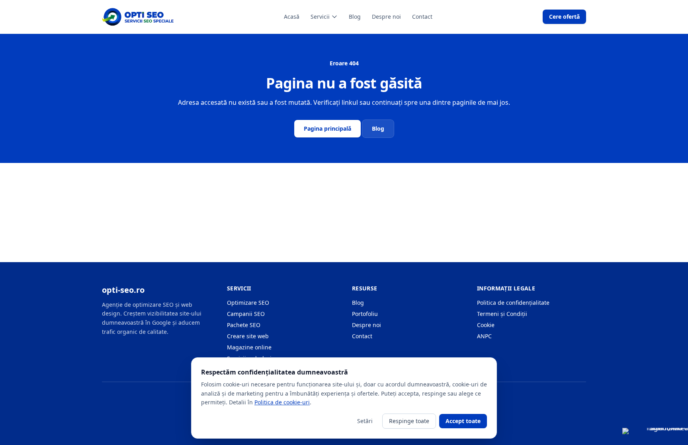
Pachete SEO (243, 325)
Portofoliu (365, 314)
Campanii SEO (246, 314)
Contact (422, 16)
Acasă (291, 16)
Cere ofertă (564, 16)
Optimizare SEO (248, 302)
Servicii (320, 16)
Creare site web (248, 336)
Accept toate (463, 421)
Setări (365, 421)
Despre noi (386, 16)
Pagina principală (327, 128)
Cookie (485, 325)
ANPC (484, 336)
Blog (355, 16)
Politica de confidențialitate (513, 302)
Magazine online (249, 347)
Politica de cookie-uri (282, 402)
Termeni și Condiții (502, 314)
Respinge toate (409, 421)
